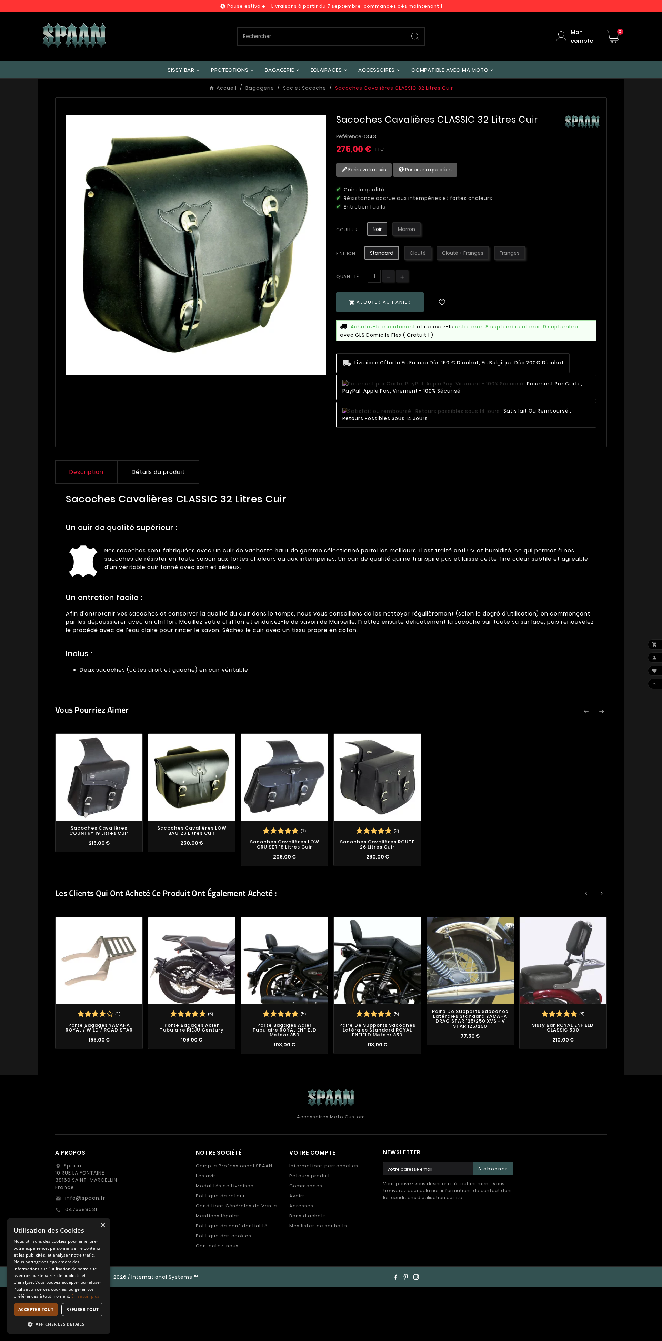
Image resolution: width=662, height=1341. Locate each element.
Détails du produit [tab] (158, 472)
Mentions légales (218, 1215)
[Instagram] (416, 1277)
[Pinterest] (406, 1277)
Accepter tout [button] (35, 1309)
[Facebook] (395, 1277)
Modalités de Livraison (225, 1185)
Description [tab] (86, 472)
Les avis (206, 1175)
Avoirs (297, 1195)
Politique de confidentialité (232, 1225)
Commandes (305, 1185)
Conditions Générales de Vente (236, 1205)
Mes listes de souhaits (318, 1225)
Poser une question (428, 169)
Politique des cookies (223, 1235)
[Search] (415, 36)
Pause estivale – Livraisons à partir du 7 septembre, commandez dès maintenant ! (334, 6)
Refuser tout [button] (82, 1309)
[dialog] (58, 1276)
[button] (58, 1324)
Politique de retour (220, 1195)
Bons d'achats (307, 1215)
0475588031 (80, 1209)
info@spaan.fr (84, 1198)
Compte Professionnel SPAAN (234, 1165)
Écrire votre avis (366, 169)
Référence (349, 136)
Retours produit (309, 1175)
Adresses (301, 1205)
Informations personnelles (323, 1165)
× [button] (102, 1225)
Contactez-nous (217, 1245)
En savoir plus (85, 1296)
